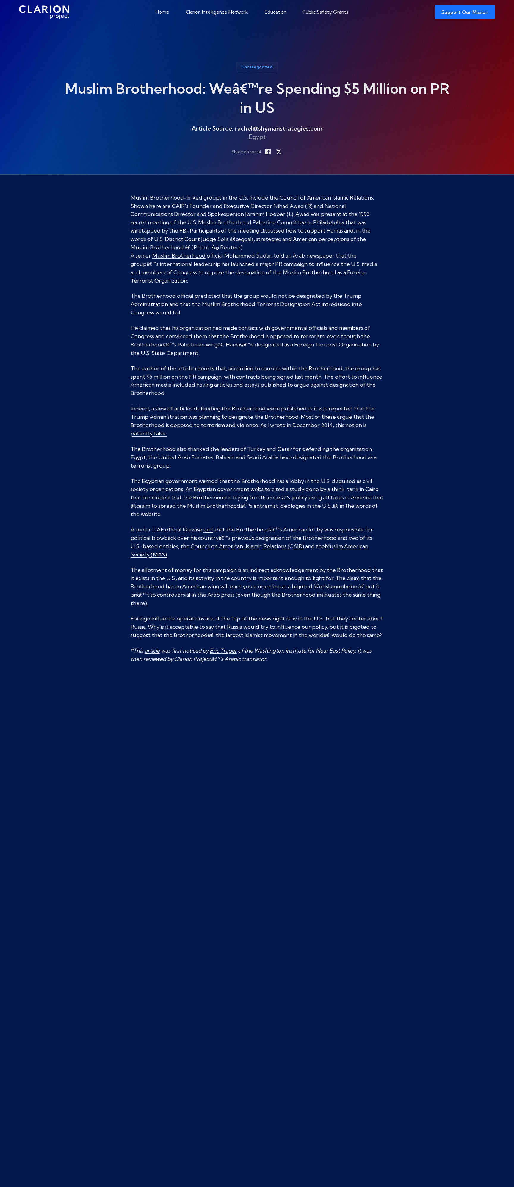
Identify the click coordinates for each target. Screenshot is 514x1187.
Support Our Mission (464, 12)
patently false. (149, 433)
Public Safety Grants (325, 12)
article (152, 650)
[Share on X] (278, 151)
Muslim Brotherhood (179, 255)
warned (208, 481)
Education (275, 12)
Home (162, 12)
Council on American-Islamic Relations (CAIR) (247, 546)
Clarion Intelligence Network (217, 12)
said (208, 529)
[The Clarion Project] (44, 12)
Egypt (257, 136)
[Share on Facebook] (268, 151)
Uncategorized (257, 67)
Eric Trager (223, 650)
